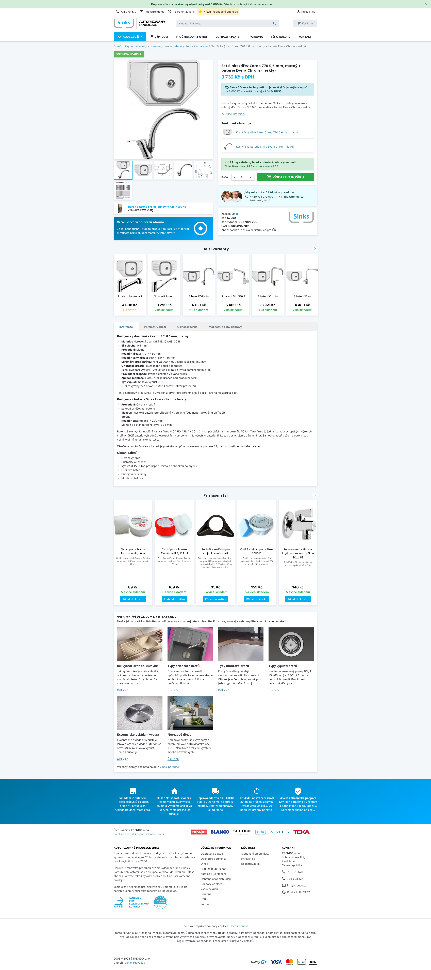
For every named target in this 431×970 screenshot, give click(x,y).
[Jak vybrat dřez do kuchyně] (139, 644)
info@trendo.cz (151, 12)
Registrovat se (250, 863)
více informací (240, 926)
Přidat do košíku (285, 177)
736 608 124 (295, 878)
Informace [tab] (126, 326)
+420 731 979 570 (261, 196)
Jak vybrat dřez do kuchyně (137, 666)
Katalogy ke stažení (213, 873)
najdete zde (264, 4)
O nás (204, 863)
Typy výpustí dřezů (283, 666)
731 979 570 (125, 12)
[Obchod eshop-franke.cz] (199, 832)
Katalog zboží (129, 37)
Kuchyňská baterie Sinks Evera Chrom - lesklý (265, 146)
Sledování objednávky (255, 853)
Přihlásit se (248, 858)
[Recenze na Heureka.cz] (160, 904)
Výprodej (159, 37)
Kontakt (305, 37)
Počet (225, 177)
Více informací (235, 114)
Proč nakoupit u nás (191, 37)
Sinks (235, 213)
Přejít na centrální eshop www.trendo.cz (139, 834)
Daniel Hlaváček (134, 962)
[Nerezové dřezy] (190, 713)
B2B (203, 899)
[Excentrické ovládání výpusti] (139, 713)
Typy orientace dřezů (184, 666)
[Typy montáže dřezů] (240, 644)
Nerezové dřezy (179, 734)
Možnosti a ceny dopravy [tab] (225, 326)
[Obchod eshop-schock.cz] (242, 832)
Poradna (256, 37)
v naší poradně (169, 767)
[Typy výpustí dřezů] (291, 644)
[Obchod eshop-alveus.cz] (279, 832)
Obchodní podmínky (213, 858)
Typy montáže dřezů (233, 666)
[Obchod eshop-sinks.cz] (260, 832)
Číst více (122, 690)
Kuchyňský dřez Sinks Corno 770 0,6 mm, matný (267, 132)
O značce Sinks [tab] (187, 326)
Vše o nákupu (280, 37)
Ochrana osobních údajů (216, 879)
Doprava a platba (228, 37)
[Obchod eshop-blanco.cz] (220, 832)
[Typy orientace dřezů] (190, 644)
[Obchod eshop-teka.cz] (301, 832)
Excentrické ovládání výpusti (138, 734)
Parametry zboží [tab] (155, 326)
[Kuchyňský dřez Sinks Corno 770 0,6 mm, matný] (227, 132)
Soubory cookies (211, 884)
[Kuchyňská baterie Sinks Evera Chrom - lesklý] (227, 146)
